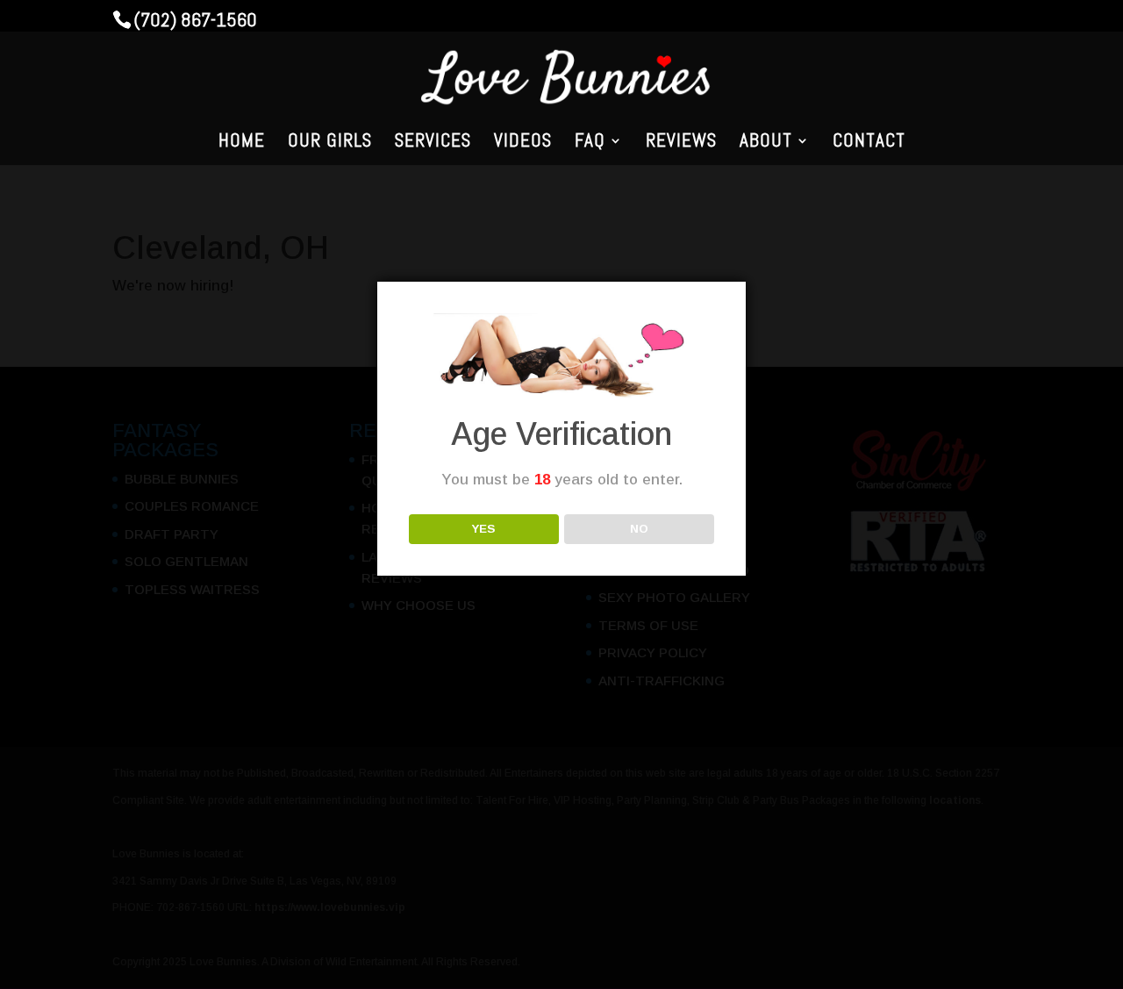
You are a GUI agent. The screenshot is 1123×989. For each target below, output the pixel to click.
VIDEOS (523, 143)
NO (639, 528)
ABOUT (766, 143)
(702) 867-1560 (195, 19)
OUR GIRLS (330, 143)
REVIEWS (681, 143)
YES (483, 528)
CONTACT (869, 143)
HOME (241, 143)
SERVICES (433, 143)
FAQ (590, 143)
